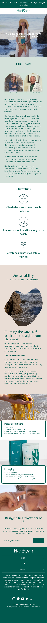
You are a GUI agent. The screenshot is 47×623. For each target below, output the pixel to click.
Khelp (23, 558)
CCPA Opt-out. (35, 607)
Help (23, 563)
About (23, 569)
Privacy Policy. (12, 607)
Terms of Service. (23, 607)
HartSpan (19, 604)
